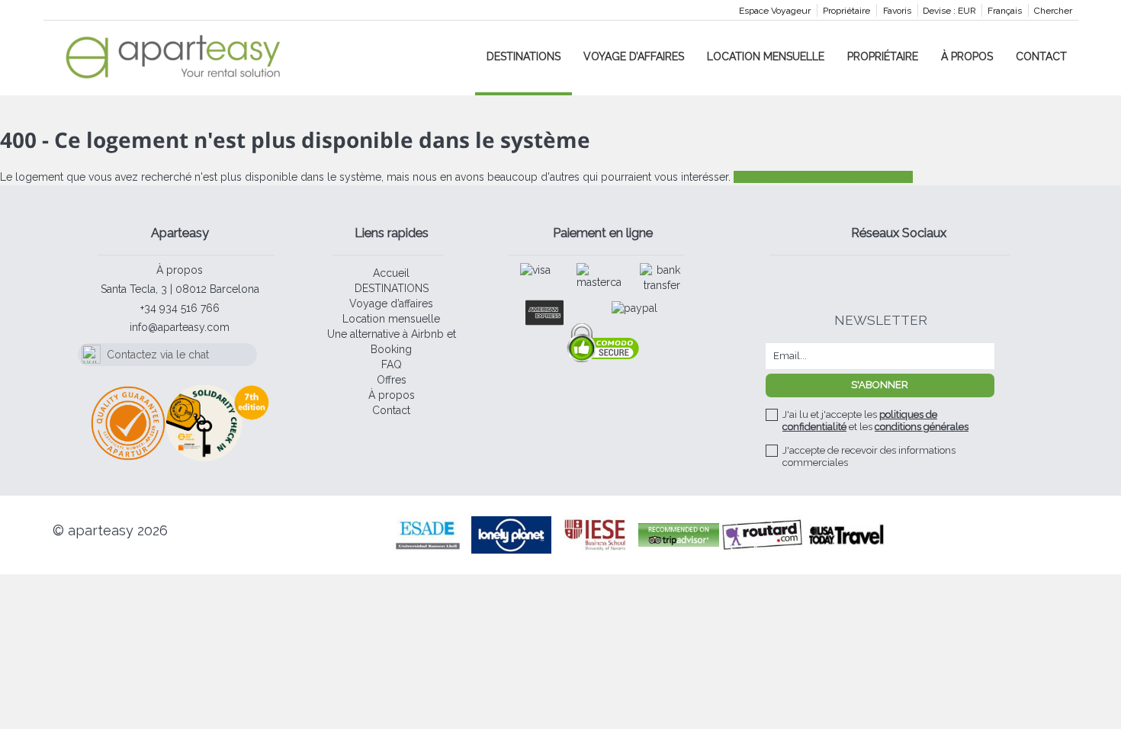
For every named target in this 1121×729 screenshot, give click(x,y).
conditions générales (921, 426)
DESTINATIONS (523, 56)
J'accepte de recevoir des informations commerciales (869, 456)
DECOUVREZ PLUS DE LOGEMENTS (823, 177)
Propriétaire (846, 10)
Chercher (1053, 10)
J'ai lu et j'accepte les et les (875, 420)
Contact (1041, 56)
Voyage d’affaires (633, 56)
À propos (967, 56)
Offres (391, 380)
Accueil (391, 273)
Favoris (897, 10)
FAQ (391, 364)
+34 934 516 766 (180, 308)
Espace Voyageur (775, 10)
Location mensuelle (765, 56)
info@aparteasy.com (180, 327)
